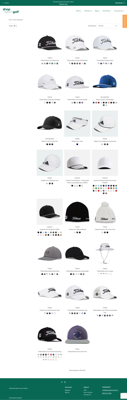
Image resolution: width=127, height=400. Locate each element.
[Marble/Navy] (82, 313)
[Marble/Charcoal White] (52, 103)
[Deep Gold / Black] (61, 235)
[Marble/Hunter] (112, 315)
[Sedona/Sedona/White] (84, 274)
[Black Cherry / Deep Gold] (58, 235)
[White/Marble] (80, 313)
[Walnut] (104, 191)
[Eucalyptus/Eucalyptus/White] (81, 274)
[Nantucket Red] (109, 188)
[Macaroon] (106, 188)
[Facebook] (61, 382)
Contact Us (87, 395)
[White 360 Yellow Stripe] (101, 103)
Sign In (67, 392)
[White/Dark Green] (46, 357)
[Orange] (114, 188)
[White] (106, 105)
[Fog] (96, 186)
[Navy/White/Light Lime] (50, 103)
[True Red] (116, 191)
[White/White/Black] (45, 103)
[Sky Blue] (116, 103)
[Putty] (96, 191)
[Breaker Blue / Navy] (53, 235)
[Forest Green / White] (56, 232)
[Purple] (96, 103)
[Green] (96, 188)
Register (67, 390)
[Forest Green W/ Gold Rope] (56, 235)
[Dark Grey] (111, 186)
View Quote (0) (125, 21)
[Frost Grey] (116, 186)
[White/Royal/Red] (55, 274)
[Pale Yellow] (111, 191)
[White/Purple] (53, 357)
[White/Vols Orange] (51, 360)
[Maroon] (111, 103)
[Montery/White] (53, 355)
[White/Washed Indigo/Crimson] (78, 274)
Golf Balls (106, 11)
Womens (87, 11)
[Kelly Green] (104, 105)
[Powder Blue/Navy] (46, 232)
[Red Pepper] (99, 191)
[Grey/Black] (51, 232)
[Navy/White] (57, 63)
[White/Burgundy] (46, 360)
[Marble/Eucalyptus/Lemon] (50, 274)
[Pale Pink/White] (111, 274)
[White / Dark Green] (38, 235)
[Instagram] (65, 382)
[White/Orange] (58, 357)
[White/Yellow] (61, 357)
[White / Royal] (43, 235)
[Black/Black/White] (47, 103)
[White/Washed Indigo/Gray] (47, 274)
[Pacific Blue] (116, 188)
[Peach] (114, 191)
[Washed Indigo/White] (57, 274)
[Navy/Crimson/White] (110, 315)
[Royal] (94, 103)
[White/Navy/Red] (50, 63)
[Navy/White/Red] (48, 355)
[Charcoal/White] (77, 63)
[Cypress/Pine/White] (52, 274)
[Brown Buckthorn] (106, 193)
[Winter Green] (109, 191)
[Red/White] (51, 355)
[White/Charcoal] (43, 357)
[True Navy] (94, 186)
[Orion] (106, 103)
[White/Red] (43, 360)
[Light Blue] (99, 186)
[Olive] (111, 188)
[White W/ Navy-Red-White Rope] (77, 186)
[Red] (99, 103)
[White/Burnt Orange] (53, 360)
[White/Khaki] (51, 357)
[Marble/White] (82, 63)
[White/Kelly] (48, 357)
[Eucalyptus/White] (111, 63)
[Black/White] (47, 63)
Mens (78, 11)
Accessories (118, 11)
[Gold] (94, 188)
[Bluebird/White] (58, 355)
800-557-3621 (106, 393)
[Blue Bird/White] (109, 63)
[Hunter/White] (52, 63)
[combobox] (22, 3)
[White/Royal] (56, 357)
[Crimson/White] (80, 63)
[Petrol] (94, 191)
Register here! (63, 4)
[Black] (104, 186)
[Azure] (101, 186)
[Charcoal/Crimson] (45, 274)
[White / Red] (41, 235)
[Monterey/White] (85, 63)
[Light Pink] (104, 188)
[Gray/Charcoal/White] (106, 63)
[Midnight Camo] (52, 144)
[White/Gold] (56, 360)
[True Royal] (104, 193)
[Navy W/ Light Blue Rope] (48, 235)
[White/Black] (45, 63)
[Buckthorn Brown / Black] (46, 235)
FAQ (85, 390)
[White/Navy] (42, 63)
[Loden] (114, 103)
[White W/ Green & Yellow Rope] (58, 232)
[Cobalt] (109, 186)
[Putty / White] (61, 232)
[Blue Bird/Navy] (109, 274)
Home (10, 19)
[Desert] (109, 103)
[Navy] (50, 144)
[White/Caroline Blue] (48, 360)
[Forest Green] (114, 186)
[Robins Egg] (101, 191)
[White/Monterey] (55, 63)
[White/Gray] (41, 357)
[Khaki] (99, 188)
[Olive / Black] (53, 232)
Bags (97, 11)
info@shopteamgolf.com (110, 390)
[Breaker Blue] (106, 186)
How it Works (88, 392)
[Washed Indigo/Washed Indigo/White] (73, 274)
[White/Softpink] (38, 357)
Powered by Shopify (15, 398)
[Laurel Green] (101, 188)
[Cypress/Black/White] (55, 103)
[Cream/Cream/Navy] (76, 274)
